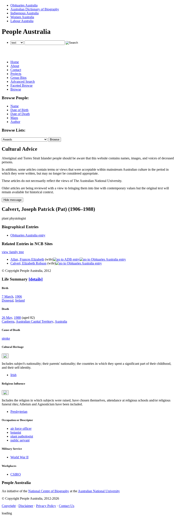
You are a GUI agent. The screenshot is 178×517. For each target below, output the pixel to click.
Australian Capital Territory (34, 321)
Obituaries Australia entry (27, 235)
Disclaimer (25, 506)
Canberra (8, 321)
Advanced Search (22, 81)
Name (14, 106)
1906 (18, 296)
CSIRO (15, 474)
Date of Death (20, 114)
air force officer (20, 428)
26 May (7, 317)
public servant (20, 440)
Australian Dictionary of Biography (34, 9)
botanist (15, 432)
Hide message (12, 200)
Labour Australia (21, 21)
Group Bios (18, 77)
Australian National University (99, 491)
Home (14, 62)
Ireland (20, 300)
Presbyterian (18, 411)
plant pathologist (21, 436)
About (14, 66)
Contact (15, 70)
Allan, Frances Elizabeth (27, 259)
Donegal (7, 300)
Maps (14, 118)
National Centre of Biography (48, 491)
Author (15, 122)
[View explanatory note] (5, 355)
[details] (36, 279)
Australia (61, 321)
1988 (17, 317)
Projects (15, 74)
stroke (6, 338)
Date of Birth (19, 110)
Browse (15, 89)
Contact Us (66, 506)
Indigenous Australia (24, 13)
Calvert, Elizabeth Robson (28, 263)
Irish (13, 375)
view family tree (13, 252)
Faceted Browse (21, 85)
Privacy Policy (46, 506)
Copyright (9, 506)
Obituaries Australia (24, 5)
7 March (7, 296)
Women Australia (22, 17)
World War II (19, 457)
